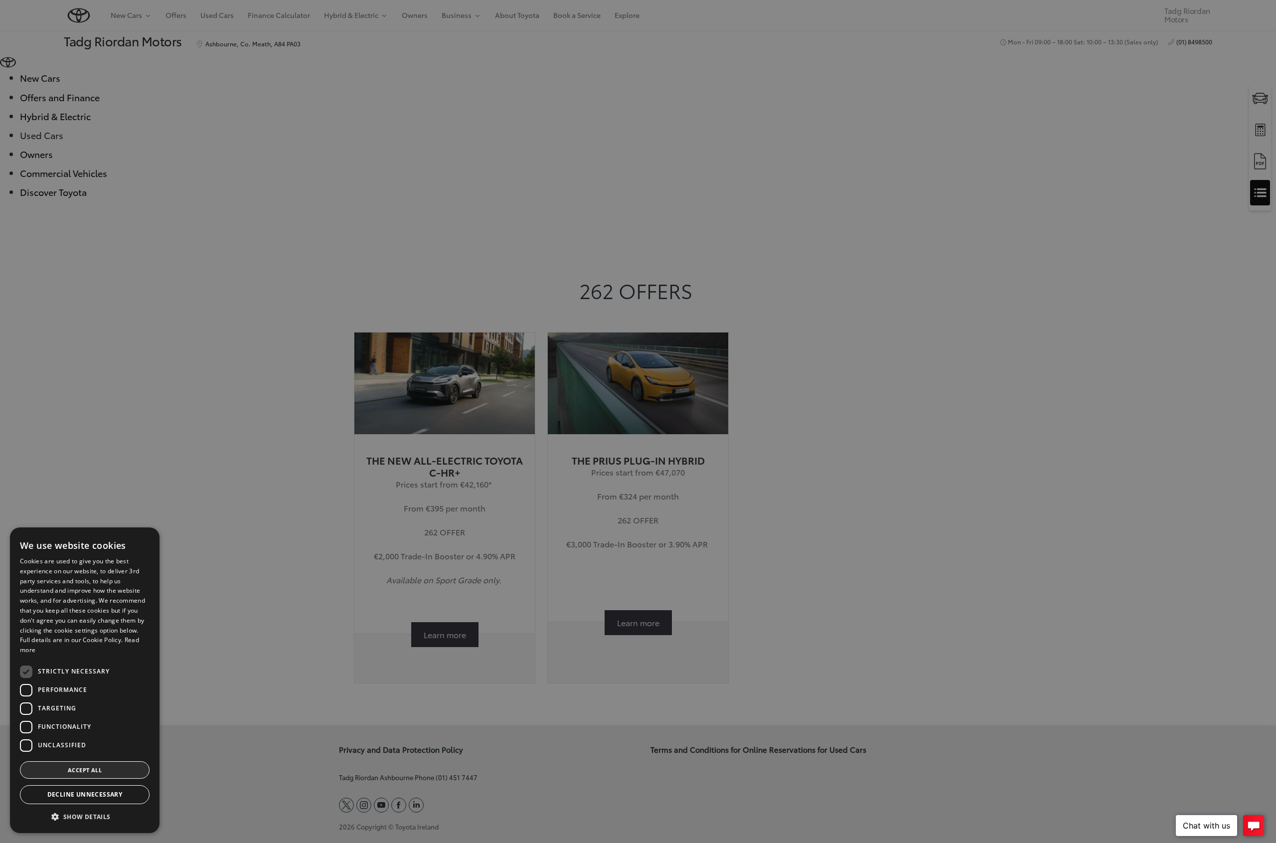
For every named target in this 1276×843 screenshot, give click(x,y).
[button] (85, 817)
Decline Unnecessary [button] (85, 794)
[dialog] (85, 680)
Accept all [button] (85, 770)
